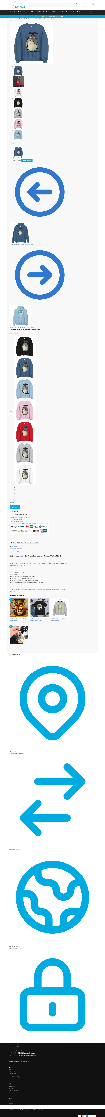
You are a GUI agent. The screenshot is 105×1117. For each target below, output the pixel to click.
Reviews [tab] (13, 550)
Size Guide (12, 502)
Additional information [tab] (16, 548)
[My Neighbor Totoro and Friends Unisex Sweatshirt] (60, 607)
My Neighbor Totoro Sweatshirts (27, 589)
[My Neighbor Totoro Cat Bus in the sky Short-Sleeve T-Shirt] (39, 607)
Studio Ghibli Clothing (54, 589)
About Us (11, 1069)
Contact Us (11, 1088)
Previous (13, 142)
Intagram (11, 1100)
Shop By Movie (18, 18)
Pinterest (10, 1101)
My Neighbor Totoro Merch (30, 18)
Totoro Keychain (14, 646)
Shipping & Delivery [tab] (16, 551)
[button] (10, 20)
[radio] (25, 346)
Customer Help (85, 6)
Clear (14, 500)
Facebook (11, 1103)
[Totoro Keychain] (19, 635)
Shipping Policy (12, 1073)
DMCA (10, 1092)
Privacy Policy (12, 1075)
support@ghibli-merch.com (18, 1059)
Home (11, 18)
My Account (76, 6)
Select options (27, 160)
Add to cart (15, 507)
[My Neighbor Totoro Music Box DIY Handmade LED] (19, 607)
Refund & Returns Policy (14, 1076)
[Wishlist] (26, 601)
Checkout (93, 6)
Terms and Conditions (13, 1090)
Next (12, 143)
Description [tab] (14, 546)
